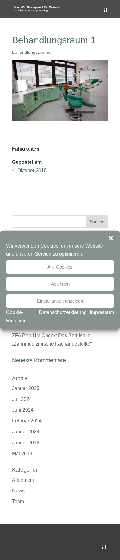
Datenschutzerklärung (63, 312)
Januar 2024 (25, 431)
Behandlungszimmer (32, 52)
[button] (111, 238)
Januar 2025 (25, 388)
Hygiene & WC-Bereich (83, 195)
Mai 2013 (22, 453)
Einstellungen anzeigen (60, 300)
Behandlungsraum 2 (34, 195)
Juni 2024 (23, 410)
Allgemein (23, 479)
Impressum (102, 312)
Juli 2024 (22, 399)
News (18, 490)
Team (18, 501)
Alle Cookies (60, 266)
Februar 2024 (27, 420)
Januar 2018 (25, 442)
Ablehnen (60, 283)
